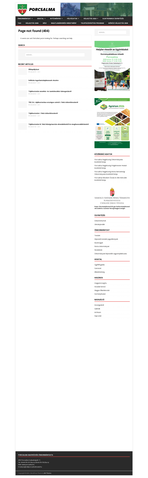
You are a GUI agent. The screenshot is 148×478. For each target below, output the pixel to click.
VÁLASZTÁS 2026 (32, 23)
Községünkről (99, 305)
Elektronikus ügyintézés (113, 18)
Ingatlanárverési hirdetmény (63, 23)
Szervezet (97, 268)
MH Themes (47, 473)
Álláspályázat (33, 69)
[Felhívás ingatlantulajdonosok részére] (22, 85)
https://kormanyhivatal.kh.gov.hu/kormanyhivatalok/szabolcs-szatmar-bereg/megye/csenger (112, 207)
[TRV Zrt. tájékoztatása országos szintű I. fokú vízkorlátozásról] (22, 107)
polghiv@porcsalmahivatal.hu (32, 467)
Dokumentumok (100, 221)
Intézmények (55, 18)
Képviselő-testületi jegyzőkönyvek (106, 239)
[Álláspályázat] (22, 74)
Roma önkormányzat (101, 246)
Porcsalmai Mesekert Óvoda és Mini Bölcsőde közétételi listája (110, 179)
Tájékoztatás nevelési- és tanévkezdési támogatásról (49, 91)
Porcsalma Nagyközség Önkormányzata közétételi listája (108, 161)
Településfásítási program (92, 23)
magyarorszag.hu (100, 283)
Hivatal (40, 18)
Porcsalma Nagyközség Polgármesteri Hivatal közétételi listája (110, 166)
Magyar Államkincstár (102, 290)
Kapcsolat (97, 316)
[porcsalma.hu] (74, 15)
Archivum (97, 312)
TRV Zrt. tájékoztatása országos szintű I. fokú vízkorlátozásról (53, 102)
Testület (97, 235)
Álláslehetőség (99, 272)
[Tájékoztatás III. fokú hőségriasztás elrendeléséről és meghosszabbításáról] (22, 129)
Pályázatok (72, 18)
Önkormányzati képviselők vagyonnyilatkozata (110, 254)
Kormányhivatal (99, 294)
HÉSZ (45, 23)
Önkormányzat (24, 18)
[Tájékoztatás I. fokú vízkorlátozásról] (22, 118)
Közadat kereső (99, 287)
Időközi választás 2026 (118, 23)
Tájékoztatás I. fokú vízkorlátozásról (43, 113)
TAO (19, 23)
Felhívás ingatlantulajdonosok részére (43, 80)
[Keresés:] (55, 55)
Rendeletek (98, 250)
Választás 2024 (90, 18)
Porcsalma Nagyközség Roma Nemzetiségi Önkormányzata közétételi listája (109, 173)
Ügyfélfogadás (99, 265)
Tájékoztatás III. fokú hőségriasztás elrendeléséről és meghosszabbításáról (58, 124)
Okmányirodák (99, 224)
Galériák (97, 309)
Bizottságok (98, 243)
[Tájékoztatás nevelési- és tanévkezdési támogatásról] (22, 96)
